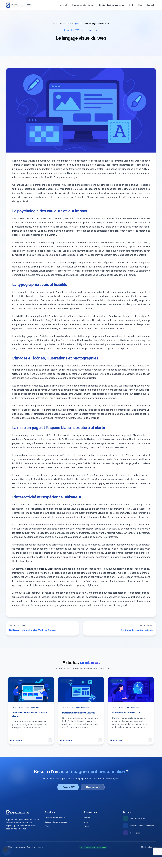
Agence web (78, 23)
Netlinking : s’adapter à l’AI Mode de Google (32, 630)
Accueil (63, 5)
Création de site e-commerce (111, 5)
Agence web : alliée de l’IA (126, 712)
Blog (140, 5)
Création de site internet (82, 5)
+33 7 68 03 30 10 (137, 819)
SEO (131, 5)
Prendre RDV (69, 787)
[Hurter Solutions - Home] (19, 5)
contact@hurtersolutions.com (142, 826)
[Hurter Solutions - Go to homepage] (17, 812)
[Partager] (50, 740)
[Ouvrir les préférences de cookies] (6, 850)
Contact (150, 5)
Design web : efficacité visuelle (78, 712)
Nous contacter (93, 787)
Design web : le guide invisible (137, 630)
